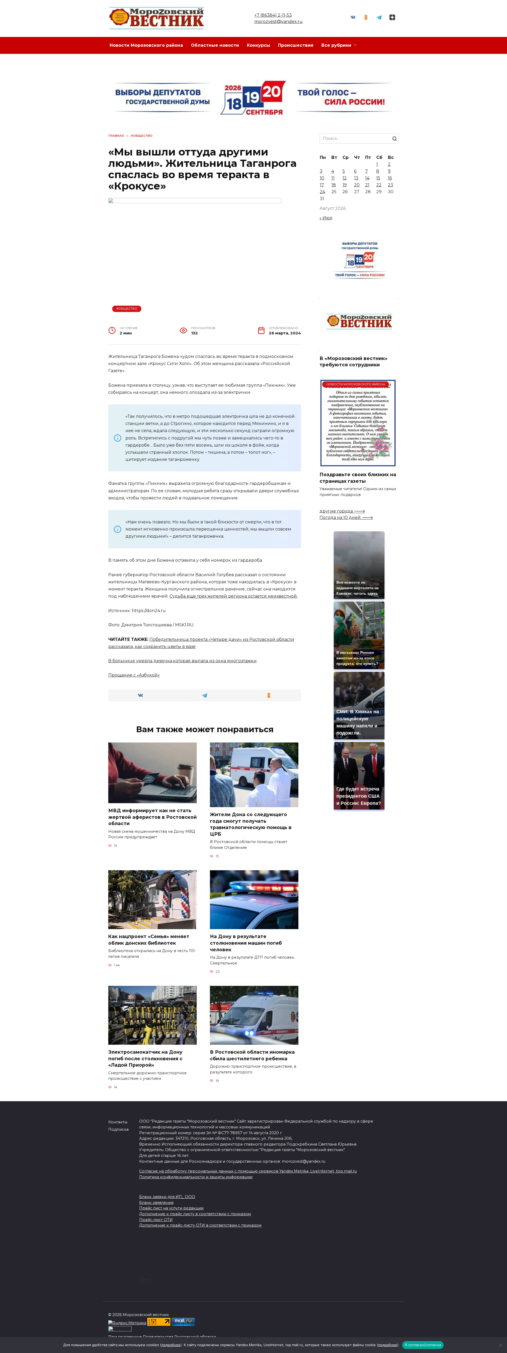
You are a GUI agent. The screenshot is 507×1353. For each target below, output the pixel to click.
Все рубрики (336, 45)
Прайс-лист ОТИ (156, 1219)
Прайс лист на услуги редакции (171, 1208)
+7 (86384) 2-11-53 (273, 15)
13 (356, 178)
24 (322, 191)
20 (357, 184)
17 (322, 184)
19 (344, 184)
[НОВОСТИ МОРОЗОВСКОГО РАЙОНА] (358, 463)
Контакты (117, 1122)
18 (333, 184)
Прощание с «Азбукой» (134, 675)
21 (367, 184)
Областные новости (215, 45)
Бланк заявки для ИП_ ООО (167, 1196)
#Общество (126, 308)
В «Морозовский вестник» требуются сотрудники (353, 361)
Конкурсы (258, 45)
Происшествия (295, 45)
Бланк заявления (156, 1202)
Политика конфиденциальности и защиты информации (195, 1177)
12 (344, 178)
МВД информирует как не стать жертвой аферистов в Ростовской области (152, 817)
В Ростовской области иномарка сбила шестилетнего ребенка (252, 1055)
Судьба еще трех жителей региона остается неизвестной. (234, 596)
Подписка (118, 1129)
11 (333, 178)
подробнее (170, 1345)
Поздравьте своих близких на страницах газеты (358, 478)
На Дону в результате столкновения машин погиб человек (246, 943)
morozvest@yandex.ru (278, 21)
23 (390, 184)
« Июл (326, 217)
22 (379, 184)
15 (378, 178)
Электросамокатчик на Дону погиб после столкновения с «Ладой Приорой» (145, 1058)
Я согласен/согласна (423, 1345)
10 (322, 178)
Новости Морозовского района (146, 45)
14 (367, 178)
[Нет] (500, 1345)
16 (390, 178)
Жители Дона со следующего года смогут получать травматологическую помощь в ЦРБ (251, 824)
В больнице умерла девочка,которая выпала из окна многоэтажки (182, 660)
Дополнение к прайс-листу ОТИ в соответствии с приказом (200, 1225)
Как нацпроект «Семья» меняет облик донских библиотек (148, 940)
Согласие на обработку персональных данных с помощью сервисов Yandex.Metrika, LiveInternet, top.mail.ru (248, 1171)
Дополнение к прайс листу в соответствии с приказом (195, 1214)
